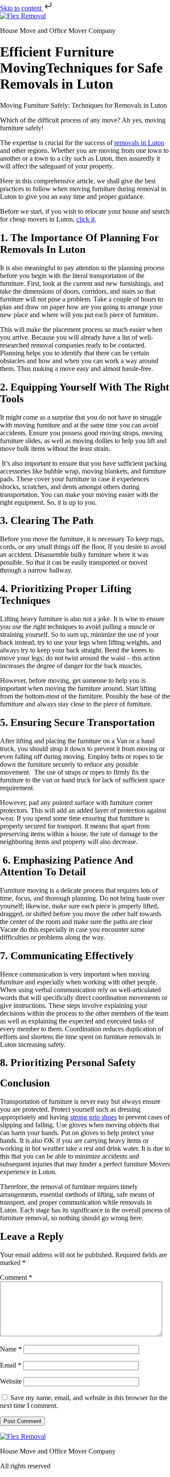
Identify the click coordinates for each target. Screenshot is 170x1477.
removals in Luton (139, 142)
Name (11, 1349)
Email (10, 1365)
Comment (16, 1277)
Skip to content (21, 8)
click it (85, 219)
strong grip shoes (93, 1117)
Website (11, 1381)
